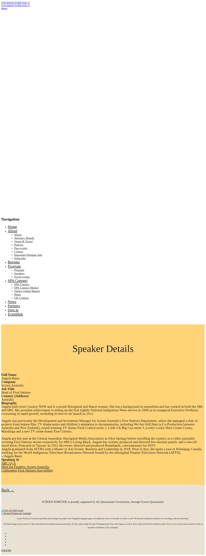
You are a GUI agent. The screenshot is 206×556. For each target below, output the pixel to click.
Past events (20, 248)
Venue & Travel (23, 241)
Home (12, 227)
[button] (7, 490)
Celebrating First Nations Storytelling (27, 470)
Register (14, 262)
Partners (14, 306)
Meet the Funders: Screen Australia (25, 467)
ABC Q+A (8, 463)
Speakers (19, 273)
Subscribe (20, 258)
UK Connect (21, 297)
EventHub (15, 314)
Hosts (17, 294)
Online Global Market (27, 291)
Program (14, 266)
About (12, 231)
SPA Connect (18, 281)
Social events (22, 276)
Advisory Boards (24, 238)
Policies (18, 244)
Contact (18, 251)
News (12, 302)
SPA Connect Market (26, 287)
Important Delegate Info (28, 255)
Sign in (13, 310)
